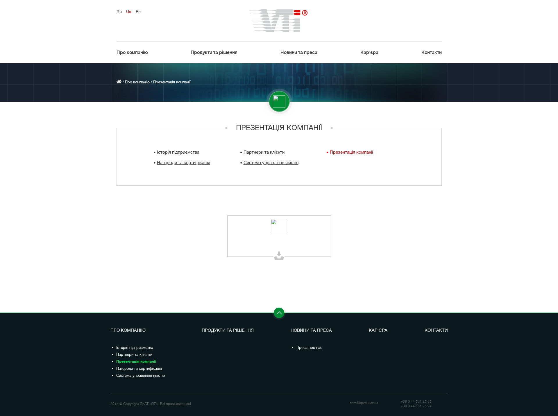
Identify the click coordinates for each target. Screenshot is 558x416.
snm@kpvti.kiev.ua (364, 403)
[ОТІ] (279, 20)
